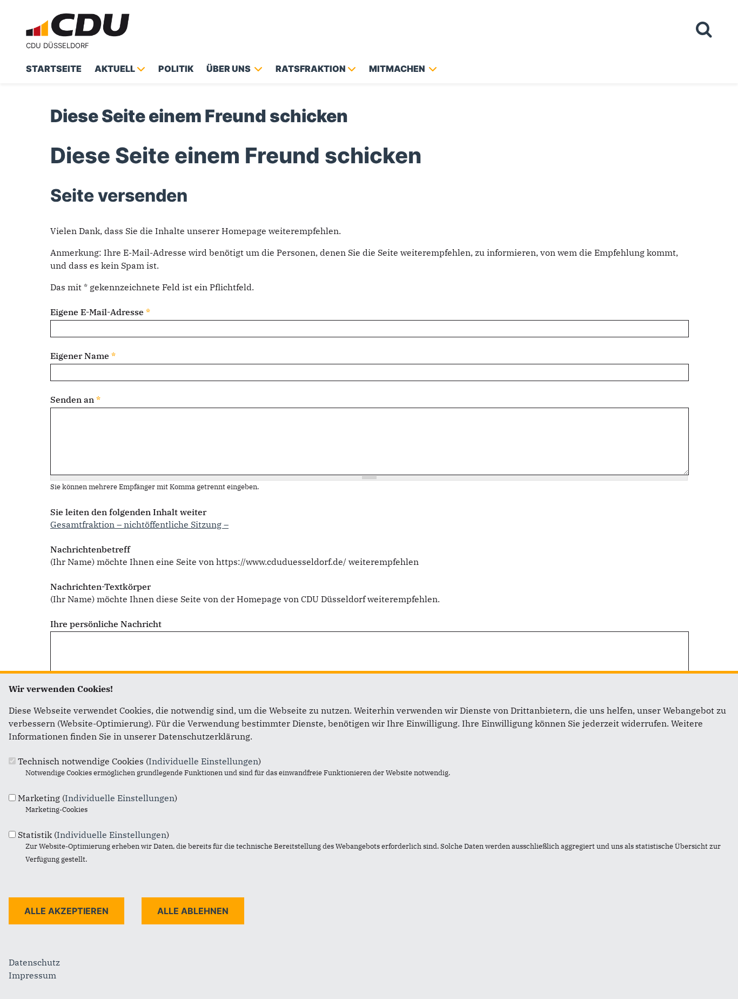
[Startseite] (80, 15)
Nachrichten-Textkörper (100, 586)
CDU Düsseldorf (57, 45)
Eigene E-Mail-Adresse (100, 312)
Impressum (32, 975)
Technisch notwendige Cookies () (139, 761)
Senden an (75, 399)
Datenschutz (34, 962)
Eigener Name (83, 355)
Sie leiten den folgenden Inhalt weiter (128, 512)
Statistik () (93, 834)
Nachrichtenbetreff (90, 549)
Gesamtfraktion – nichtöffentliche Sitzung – (139, 524)
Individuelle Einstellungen (203, 761)
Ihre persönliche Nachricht (106, 623)
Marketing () (97, 797)
